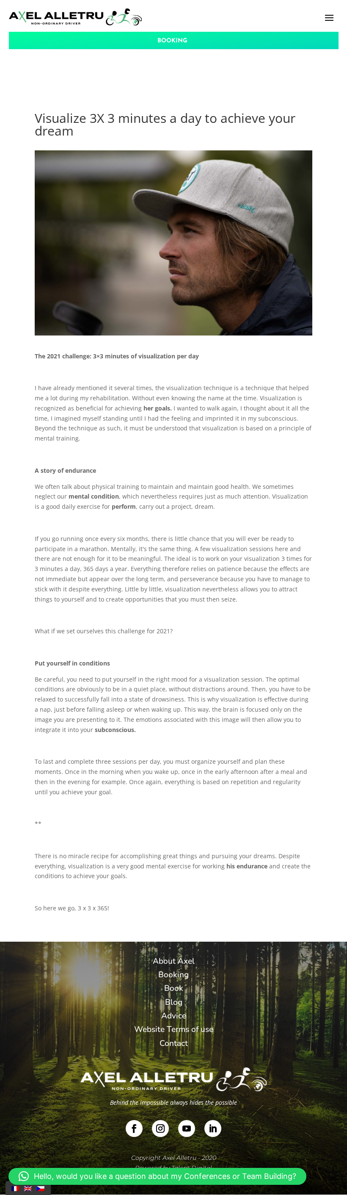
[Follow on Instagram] (160, 1128)
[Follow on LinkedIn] (212, 1128)
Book (173, 988)
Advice (173, 1015)
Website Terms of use (173, 1029)
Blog (173, 1002)
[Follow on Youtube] (186, 1128)
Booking (173, 974)
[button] (157, 1176)
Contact (174, 1043)
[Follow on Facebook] (134, 1128)
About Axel (174, 961)
